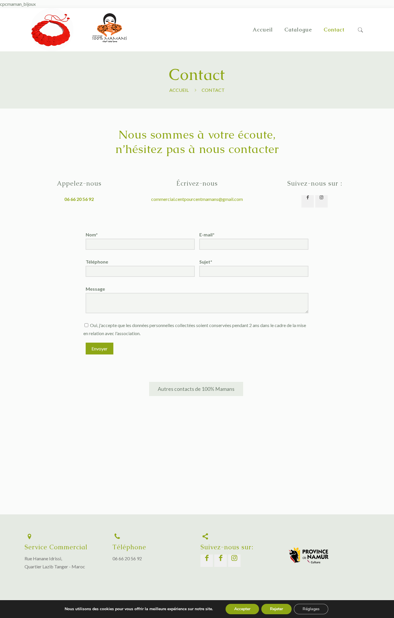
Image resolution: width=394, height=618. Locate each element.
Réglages (311, 609)
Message (95, 289)
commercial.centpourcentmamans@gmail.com (197, 199)
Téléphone (97, 261)
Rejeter (276, 609)
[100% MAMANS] (109, 49)
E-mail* (207, 234)
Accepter (242, 609)
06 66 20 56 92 (127, 558)
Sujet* (205, 261)
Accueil (179, 90)
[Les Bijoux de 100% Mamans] (52, 29)
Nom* (92, 234)
